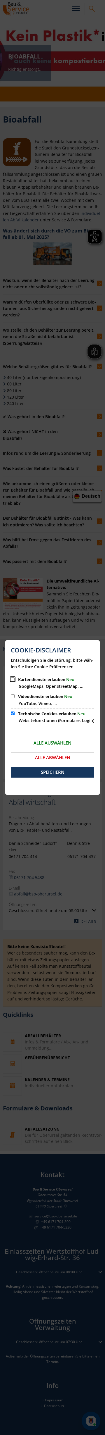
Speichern (52, 772)
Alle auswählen (52, 743)
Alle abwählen (52, 757)
